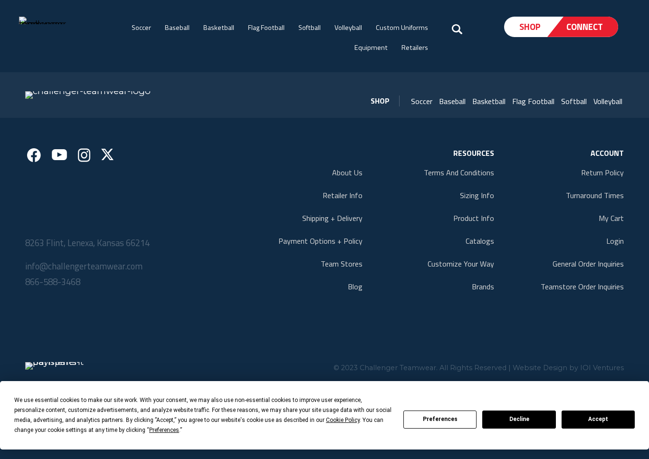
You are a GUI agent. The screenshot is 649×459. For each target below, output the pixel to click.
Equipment (371, 47)
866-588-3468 (52, 281)
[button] (421, 101)
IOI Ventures (602, 367)
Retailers (414, 47)
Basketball (218, 27)
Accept (598, 419)
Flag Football (266, 27)
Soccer (141, 27)
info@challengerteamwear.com (84, 266)
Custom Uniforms (402, 27)
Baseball (177, 27)
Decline (519, 419)
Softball (309, 27)
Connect (584, 26)
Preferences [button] (164, 430)
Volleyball (348, 27)
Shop (530, 26)
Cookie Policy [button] (343, 420)
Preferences (440, 419)
